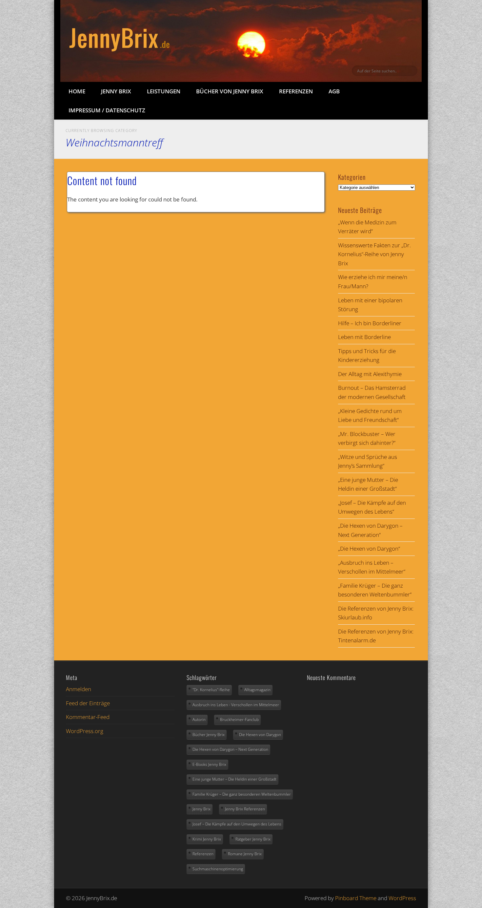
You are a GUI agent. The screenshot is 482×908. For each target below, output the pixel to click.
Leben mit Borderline (364, 337)
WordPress (402, 898)
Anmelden (78, 689)
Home (77, 91)
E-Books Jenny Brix (209, 764)
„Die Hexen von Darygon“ (369, 548)
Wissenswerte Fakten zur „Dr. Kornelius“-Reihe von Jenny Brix (374, 254)
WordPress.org (84, 731)
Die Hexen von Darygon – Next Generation (230, 749)
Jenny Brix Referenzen (245, 809)
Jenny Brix (116, 91)
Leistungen (163, 91)
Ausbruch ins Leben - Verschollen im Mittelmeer (235, 705)
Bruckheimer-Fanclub (239, 719)
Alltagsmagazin (257, 689)
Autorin (199, 719)
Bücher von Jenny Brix (229, 91)
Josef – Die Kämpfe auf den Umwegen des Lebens (236, 824)
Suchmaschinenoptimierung (217, 869)
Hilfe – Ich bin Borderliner (369, 323)
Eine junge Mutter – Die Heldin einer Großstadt (234, 779)
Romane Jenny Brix (245, 854)
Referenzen (296, 91)
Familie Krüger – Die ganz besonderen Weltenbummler (241, 794)
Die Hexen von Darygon (260, 734)
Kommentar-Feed (88, 717)
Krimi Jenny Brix (206, 839)
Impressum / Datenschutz (107, 110)
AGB (334, 91)
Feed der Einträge (88, 703)
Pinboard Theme (355, 898)
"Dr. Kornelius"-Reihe (211, 689)
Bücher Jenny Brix (208, 734)
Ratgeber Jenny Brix (253, 839)
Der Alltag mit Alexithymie (370, 374)
